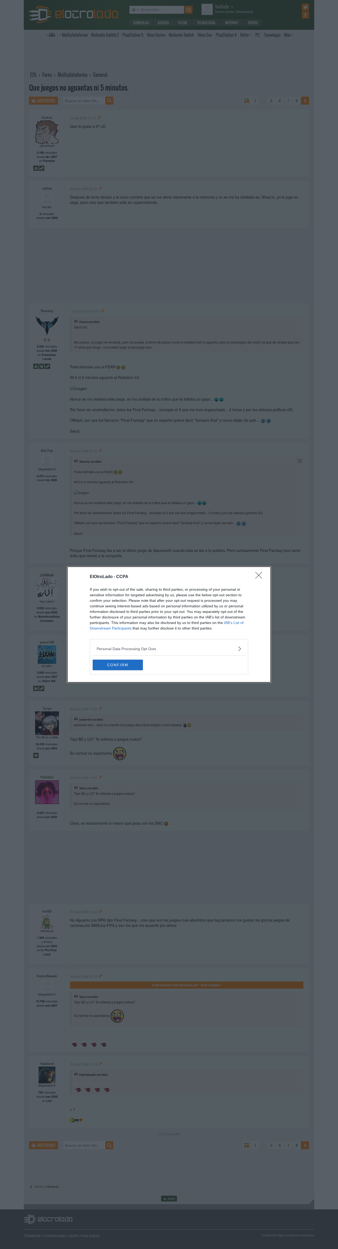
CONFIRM (117, 665)
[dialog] (169, 624)
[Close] (260, 577)
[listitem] (169, 648)
